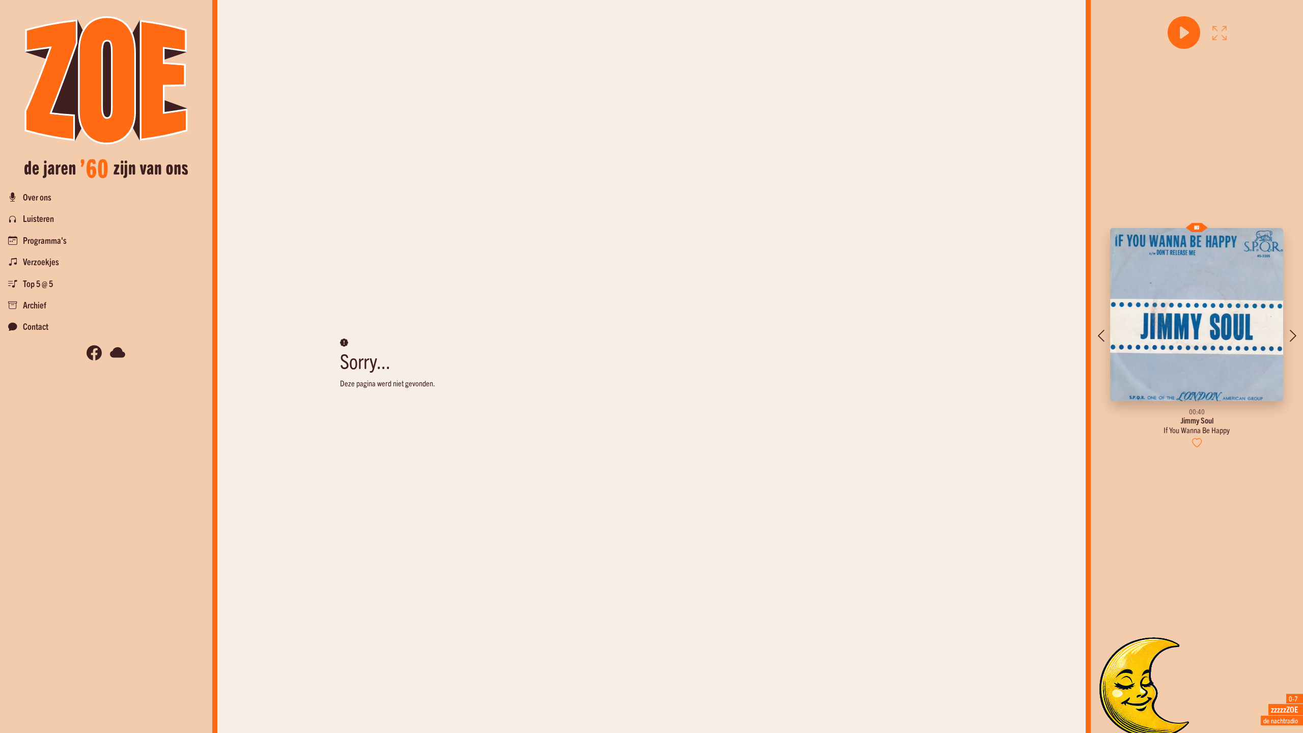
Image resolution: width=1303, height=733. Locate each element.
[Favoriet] (1197, 442)
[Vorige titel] (1101, 336)
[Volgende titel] (1293, 336)
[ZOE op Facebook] (94, 353)
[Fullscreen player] (1219, 32)
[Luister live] (1184, 32)
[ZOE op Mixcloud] (117, 353)
